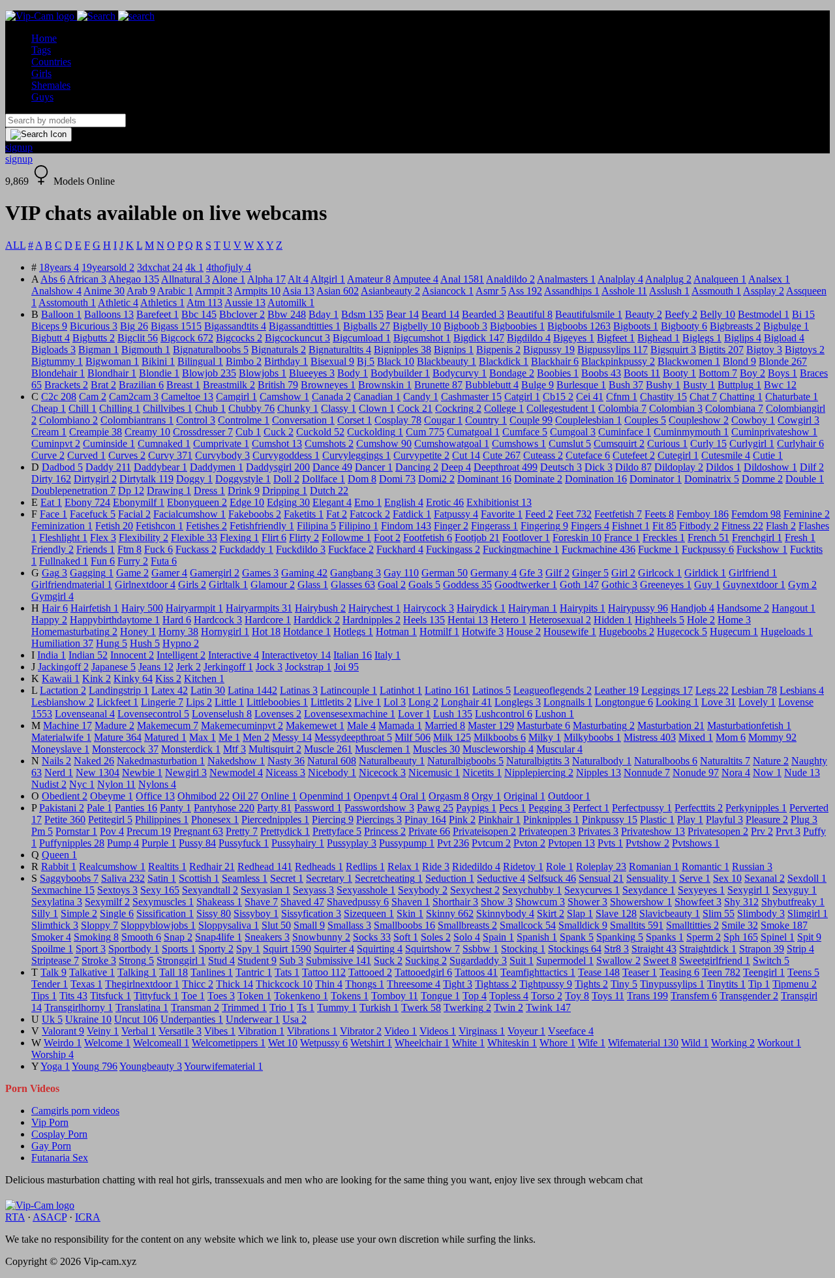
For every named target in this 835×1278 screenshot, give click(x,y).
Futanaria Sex (59, 1157)
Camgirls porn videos (75, 1110)
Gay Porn (51, 1145)
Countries (51, 61)
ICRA (87, 1217)
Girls (41, 73)
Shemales (50, 85)
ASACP (50, 1217)
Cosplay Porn (59, 1134)
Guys (42, 96)
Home (44, 38)
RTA (15, 1217)
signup (19, 147)
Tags (41, 49)
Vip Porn (49, 1122)
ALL (15, 245)
